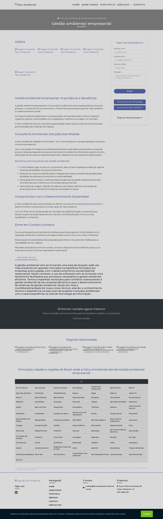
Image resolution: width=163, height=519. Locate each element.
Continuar (146, 514)
